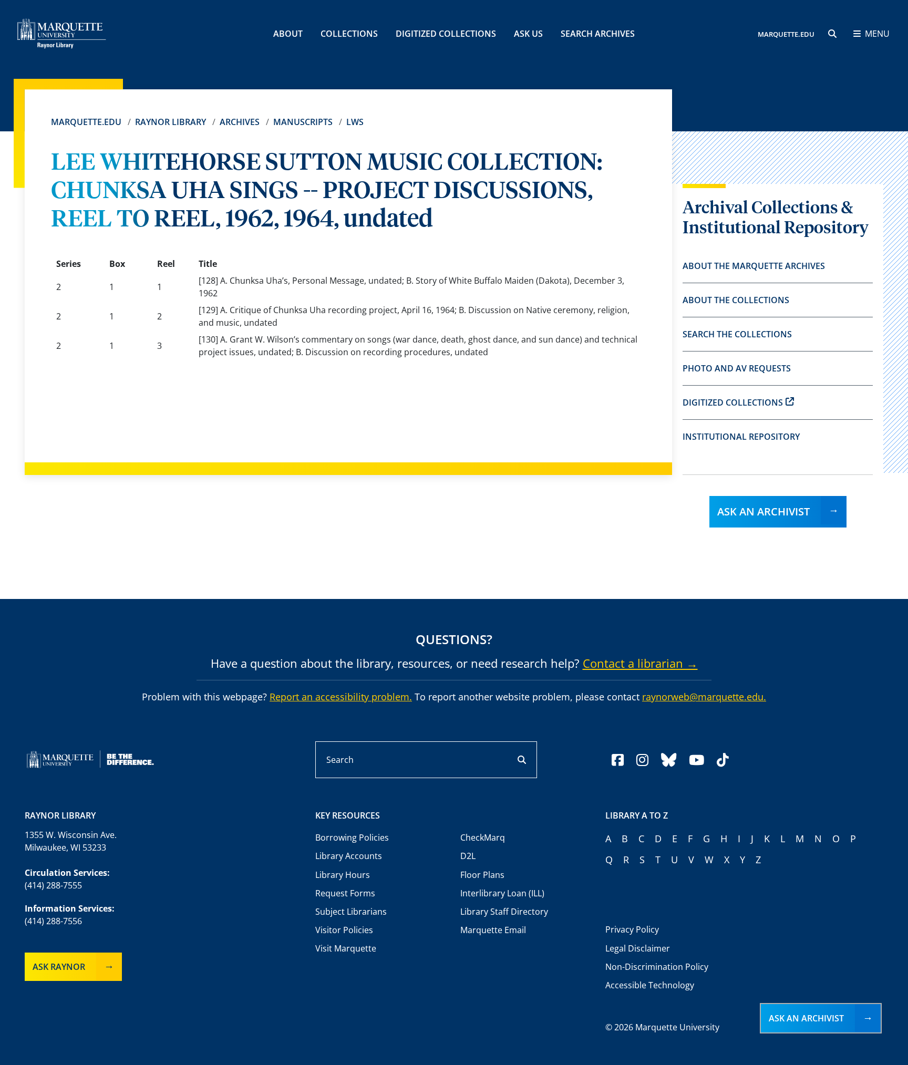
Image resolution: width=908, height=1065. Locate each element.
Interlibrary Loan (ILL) (502, 893)
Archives (240, 122)
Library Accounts (348, 856)
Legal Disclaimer (637, 948)
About (288, 33)
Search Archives (598, 33)
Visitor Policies (344, 930)
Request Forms (345, 893)
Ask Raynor (59, 967)
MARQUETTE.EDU (786, 34)
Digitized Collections (446, 33)
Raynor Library (170, 122)
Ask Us (528, 33)
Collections (349, 33)
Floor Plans (482, 875)
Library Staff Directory (504, 911)
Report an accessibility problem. (341, 696)
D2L (468, 856)
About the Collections (736, 300)
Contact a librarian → (640, 663)
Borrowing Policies (352, 837)
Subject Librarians (351, 911)
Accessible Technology (649, 985)
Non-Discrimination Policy (656, 967)
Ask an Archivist (763, 511)
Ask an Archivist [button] (806, 1018)
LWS (355, 122)
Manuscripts (303, 122)
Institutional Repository (741, 436)
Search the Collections (737, 334)
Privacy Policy (632, 929)
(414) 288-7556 (53, 921)
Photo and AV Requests (737, 368)
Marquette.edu (86, 122)
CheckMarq (482, 837)
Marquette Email (493, 930)
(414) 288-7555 (53, 885)
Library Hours (342, 875)
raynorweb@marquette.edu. (704, 696)
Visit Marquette (345, 948)
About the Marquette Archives (754, 266)
